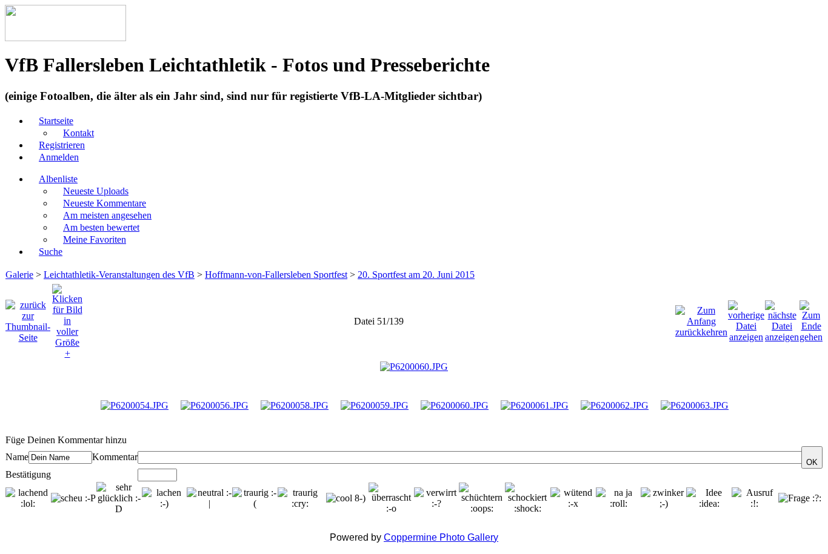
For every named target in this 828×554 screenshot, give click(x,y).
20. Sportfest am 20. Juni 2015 (416, 274)
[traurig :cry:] (300, 498)
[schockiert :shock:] (527, 498)
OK (812, 462)
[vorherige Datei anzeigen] (746, 318)
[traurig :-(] (255, 498)
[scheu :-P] (73, 498)
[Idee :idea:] (709, 498)
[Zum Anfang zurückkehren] (701, 318)
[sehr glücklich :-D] (119, 498)
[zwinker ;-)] (663, 498)
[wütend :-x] (573, 498)
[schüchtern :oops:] (481, 498)
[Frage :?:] (799, 498)
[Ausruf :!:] (754, 498)
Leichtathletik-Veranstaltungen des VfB (119, 274)
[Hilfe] (133, 440)
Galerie (19, 274)
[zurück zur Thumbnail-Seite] (27, 318)
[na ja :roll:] (618, 498)
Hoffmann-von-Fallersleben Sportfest (276, 274)
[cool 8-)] (346, 498)
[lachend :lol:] (28, 498)
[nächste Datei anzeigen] (782, 318)
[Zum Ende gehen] (811, 318)
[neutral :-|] (209, 498)
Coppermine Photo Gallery (441, 537)
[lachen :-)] (164, 498)
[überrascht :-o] (391, 498)
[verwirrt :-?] (436, 498)
